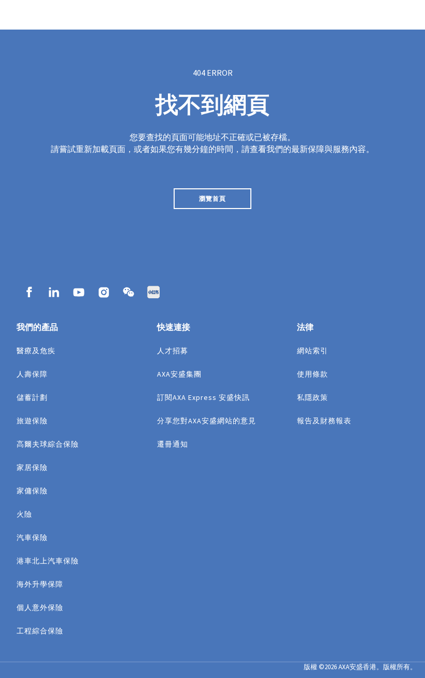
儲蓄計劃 (32, 397)
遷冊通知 (172, 444)
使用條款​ (312, 374)
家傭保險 (32, 490)
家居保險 (32, 467)
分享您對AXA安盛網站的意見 (206, 420)
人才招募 (172, 350)
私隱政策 (312, 397)
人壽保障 (32, 374)
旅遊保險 (32, 420)
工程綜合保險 (40, 630)
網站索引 (312, 350)
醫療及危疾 (36, 350)
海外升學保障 (40, 584)
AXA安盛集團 (179, 374)
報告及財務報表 (324, 420)
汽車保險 (32, 537)
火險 (24, 514)
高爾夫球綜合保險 (48, 444)
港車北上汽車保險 (48, 560)
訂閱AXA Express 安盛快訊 (203, 397)
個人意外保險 (40, 607)
